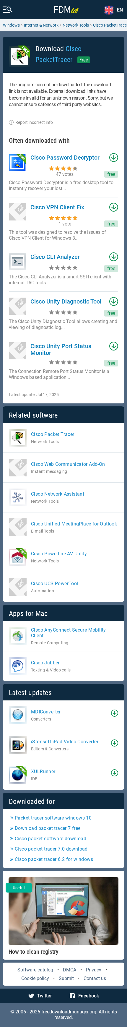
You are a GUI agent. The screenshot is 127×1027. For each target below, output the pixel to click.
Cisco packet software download (50, 838)
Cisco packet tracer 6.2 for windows (54, 859)
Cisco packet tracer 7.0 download (51, 849)
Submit (66, 978)
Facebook (88, 996)
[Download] (114, 713)
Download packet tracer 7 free (48, 828)
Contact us (95, 978)
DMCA (69, 970)
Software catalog (35, 970)
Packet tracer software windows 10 (53, 818)
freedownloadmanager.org (68, 1012)
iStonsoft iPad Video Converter (64, 741)
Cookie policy (35, 978)
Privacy (93, 970)
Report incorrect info (34, 122)
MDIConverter (46, 712)
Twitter (44, 996)
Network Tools (76, 25)
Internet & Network (41, 25)
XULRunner (43, 771)
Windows (11, 25)
